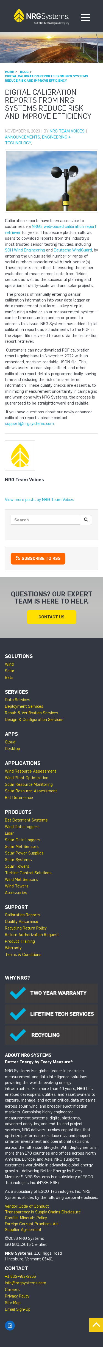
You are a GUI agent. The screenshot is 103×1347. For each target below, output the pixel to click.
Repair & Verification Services (31, 712)
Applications (22, 763)
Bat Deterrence (19, 797)
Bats (9, 677)
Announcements (22, 137)
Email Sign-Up (17, 1309)
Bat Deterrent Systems (26, 820)
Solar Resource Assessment (31, 791)
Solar (10, 670)
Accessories (16, 892)
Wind (9, 664)
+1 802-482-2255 (20, 1276)
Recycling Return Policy (26, 928)
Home (9, 72)
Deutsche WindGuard (73, 250)
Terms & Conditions (23, 954)
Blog (24, 72)
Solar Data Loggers (22, 839)
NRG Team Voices (67, 131)
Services (16, 692)
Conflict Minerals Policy (26, 1217)
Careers (12, 1289)
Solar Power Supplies (24, 853)
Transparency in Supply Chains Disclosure (43, 1212)
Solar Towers (17, 866)
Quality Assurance (21, 921)
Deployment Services (24, 706)
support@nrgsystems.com (29, 423)
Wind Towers (17, 886)
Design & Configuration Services (34, 719)
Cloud (10, 742)
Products (18, 812)
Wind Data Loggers (22, 826)
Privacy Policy (17, 1296)
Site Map (13, 1302)
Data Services (17, 699)
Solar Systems (18, 859)
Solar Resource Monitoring (29, 784)
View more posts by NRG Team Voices (39, 499)
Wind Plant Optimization (26, 777)
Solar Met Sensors (22, 846)
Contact (16, 1268)
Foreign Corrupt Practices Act (32, 1223)
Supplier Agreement (23, 1229)
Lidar (9, 833)
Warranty (13, 947)
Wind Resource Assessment (30, 771)
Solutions (19, 656)
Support (16, 907)
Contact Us (51, 617)
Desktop (12, 748)
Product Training (20, 941)
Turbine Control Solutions (28, 872)
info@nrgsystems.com (25, 1282)
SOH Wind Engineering (25, 250)
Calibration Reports (22, 914)
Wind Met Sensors (21, 879)
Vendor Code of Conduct (27, 1206)
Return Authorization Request (32, 934)
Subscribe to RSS (41, 558)
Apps (11, 734)
